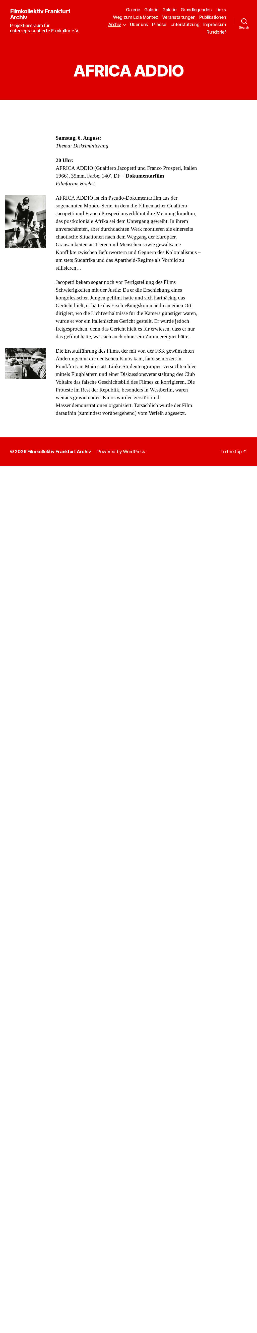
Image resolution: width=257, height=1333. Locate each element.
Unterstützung (185, 24)
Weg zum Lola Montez (135, 17)
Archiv (114, 24)
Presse (159, 24)
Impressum (214, 24)
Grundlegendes (196, 9)
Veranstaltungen (179, 17)
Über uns (139, 24)
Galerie (133, 9)
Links (221, 9)
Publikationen (212, 17)
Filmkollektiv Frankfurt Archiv (40, 14)
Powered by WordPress (121, 451)
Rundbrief (216, 32)
